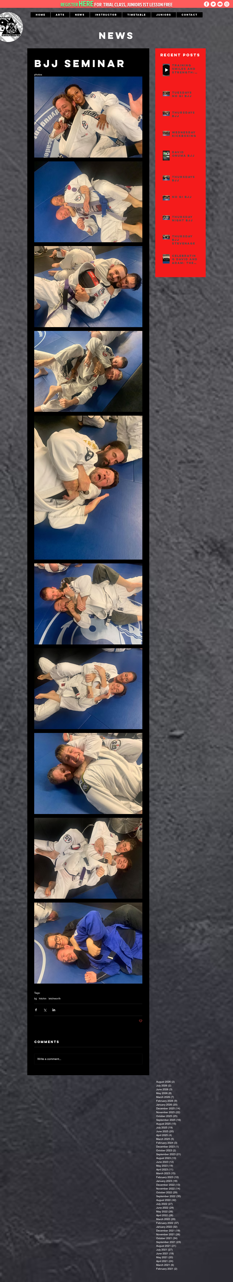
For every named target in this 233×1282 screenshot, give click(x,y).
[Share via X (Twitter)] (45, 1010)
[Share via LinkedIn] (54, 1010)
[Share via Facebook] (36, 1010)
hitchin (42, 998)
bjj (35, 998)
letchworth (55, 998)
